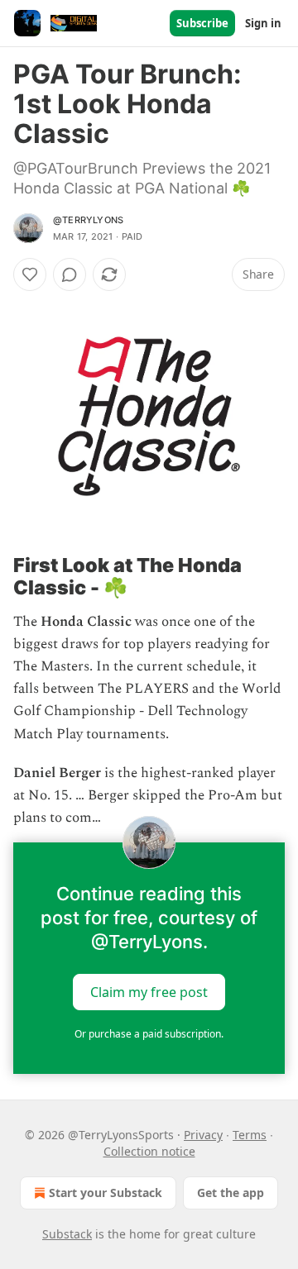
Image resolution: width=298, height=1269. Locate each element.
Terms (250, 1135)
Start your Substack (105, 1192)
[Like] (29, 274)
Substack (67, 1234)
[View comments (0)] (69, 274)
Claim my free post (149, 992)
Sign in (263, 23)
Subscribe (202, 23)
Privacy (203, 1135)
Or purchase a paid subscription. (148, 1034)
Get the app (230, 1192)
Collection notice (149, 1151)
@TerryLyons (88, 220)
